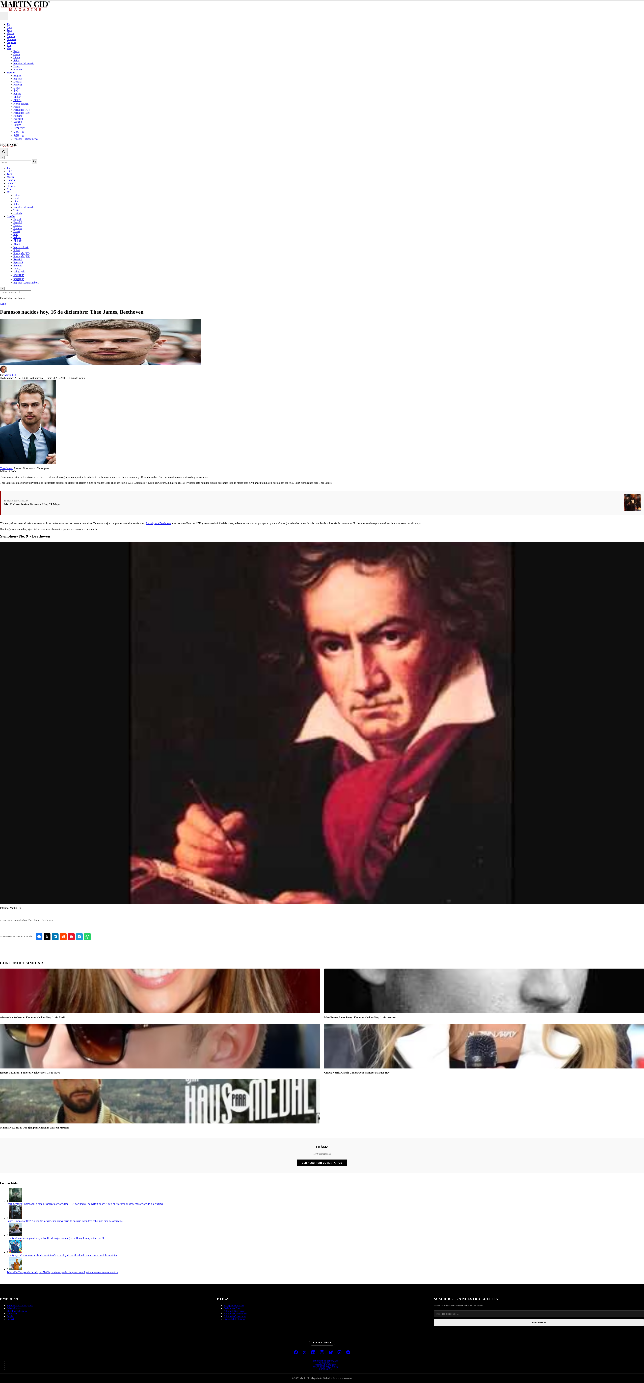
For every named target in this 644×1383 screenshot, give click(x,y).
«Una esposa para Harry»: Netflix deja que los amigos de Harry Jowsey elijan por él (59, 1238)
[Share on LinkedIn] (55, 936)
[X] (305, 1352)
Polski (16, 106)
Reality (10, 1238)
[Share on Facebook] (39, 936)
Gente (16, 54)
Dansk (16, 87)
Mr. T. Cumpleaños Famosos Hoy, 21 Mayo (32, 504)
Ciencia (11, 36)
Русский (18, 118)
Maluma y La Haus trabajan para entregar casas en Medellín (34, 1127)
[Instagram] (322, 1352)
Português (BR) (21, 112)
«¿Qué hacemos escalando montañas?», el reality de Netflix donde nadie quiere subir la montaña (66, 1255)
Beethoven (47, 920)
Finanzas (11, 39)
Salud (16, 60)
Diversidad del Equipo (234, 1319)
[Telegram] (348, 1352)
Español (11, 72)
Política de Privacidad (325, 1367)
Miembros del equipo (17, 1311)
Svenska (17, 121)
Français (17, 84)
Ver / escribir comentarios (322, 1163)
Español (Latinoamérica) (26, 138)
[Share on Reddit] (63, 936)
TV (8, 24)
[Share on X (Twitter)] (47, 936)
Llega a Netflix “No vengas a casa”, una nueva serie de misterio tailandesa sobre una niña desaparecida (68, 1221)
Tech (9, 30)
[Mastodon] (339, 1352)
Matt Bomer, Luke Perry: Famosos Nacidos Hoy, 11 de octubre (359, 1017)
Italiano (17, 93)
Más (9, 48)
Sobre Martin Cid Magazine (20, 1305)
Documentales (14, 1203)
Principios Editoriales (234, 1305)
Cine (9, 27)
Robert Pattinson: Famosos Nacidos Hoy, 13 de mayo (30, 1072)
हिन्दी (15, 90)
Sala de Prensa (13, 1308)
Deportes (11, 42)
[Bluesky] (331, 1352)
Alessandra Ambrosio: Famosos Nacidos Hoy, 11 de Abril (32, 1017)
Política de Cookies (325, 1365)
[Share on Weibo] (71, 936)
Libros (16, 57)
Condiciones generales (325, 1361)
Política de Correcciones (235, 1313)
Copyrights (325, 1369)
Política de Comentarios (235, 1316)
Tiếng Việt (18, 127)
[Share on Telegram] (79, 936)
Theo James (6, 468)
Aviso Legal (325, 1363)
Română (17, 115)
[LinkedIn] (313, 1352)
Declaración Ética (232, 1308)
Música (10, 33)
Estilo (16, 51)
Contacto (11, 1319)
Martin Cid (10, 375)
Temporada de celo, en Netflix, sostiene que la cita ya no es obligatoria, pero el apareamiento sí (68, 1272)
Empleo (10, 1316)
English (17, 75)
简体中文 (18, 131)
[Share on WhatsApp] (87, 936)
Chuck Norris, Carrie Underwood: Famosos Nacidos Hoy (357, 1072)
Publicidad (12, 1313)
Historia (17, 69)
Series (10, 1221)
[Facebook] (296, 1352)
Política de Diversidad (234, 1311)
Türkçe (17, 124)
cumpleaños (20, 920)
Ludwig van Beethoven (158, 523)
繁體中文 (18, 135)
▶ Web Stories (322, 1342)
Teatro (16, 66)
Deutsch (17, 81)
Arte (9, 45)
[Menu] (4, 16)
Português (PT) (21, 109)
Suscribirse (538, 1322)
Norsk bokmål (21, 103)
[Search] (4, 152)
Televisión (12, 1272)
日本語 (17, 96)
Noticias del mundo (23, 63)
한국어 (17, 100)
